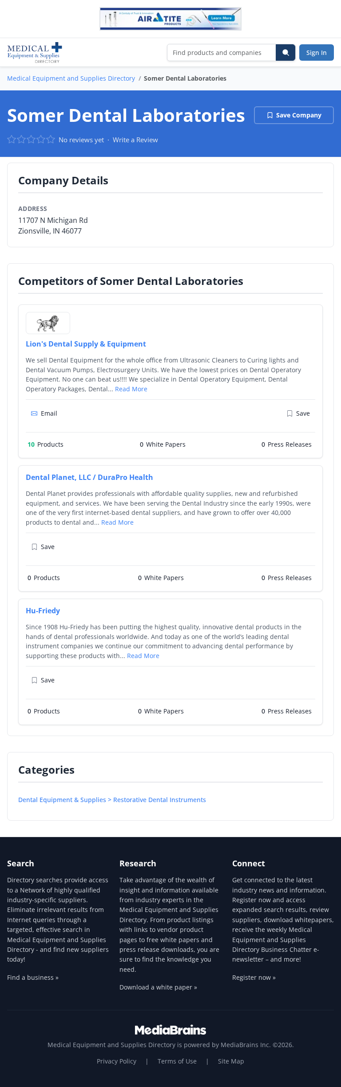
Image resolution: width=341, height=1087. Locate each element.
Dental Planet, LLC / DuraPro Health (89, 477)
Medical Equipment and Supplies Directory (71, 78)
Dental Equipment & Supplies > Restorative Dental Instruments (112, 799)
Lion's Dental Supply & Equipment (86, 344)
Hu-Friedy (43, 611)
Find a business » (33, 977)
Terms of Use (177, 1061)
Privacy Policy (116, 1061)
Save (303, 413)
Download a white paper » (158, 987)
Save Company (298, 115)
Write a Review (135, 139)
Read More (131, 389)
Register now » (254, 977)
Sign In (316, 52)
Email (49, 413)
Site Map (231, 1061)
